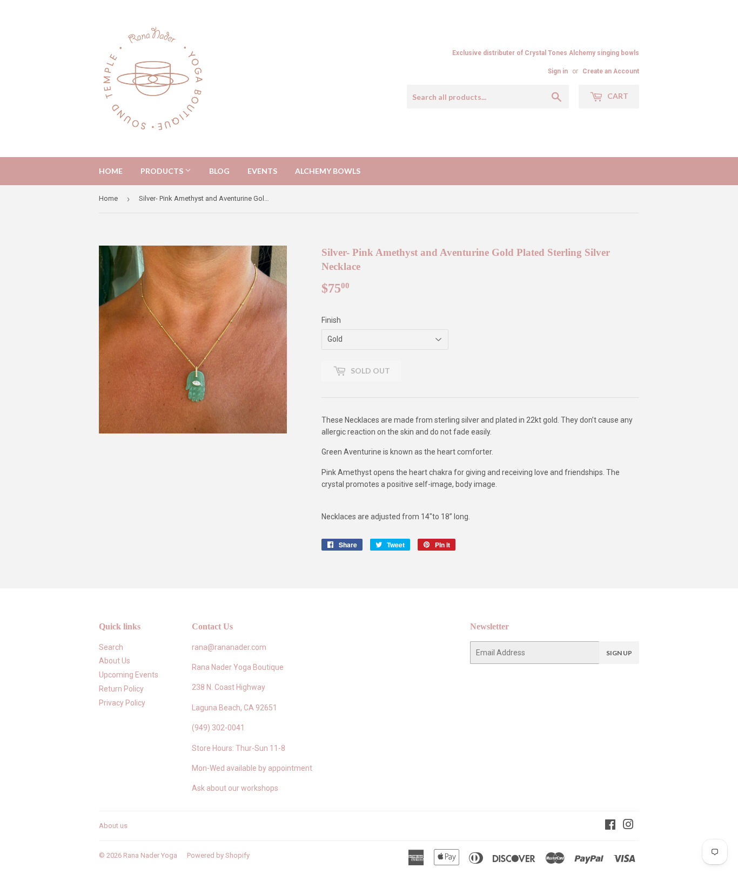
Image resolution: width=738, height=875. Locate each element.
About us (113, 826)
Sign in (558, 71)
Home (111, 170)
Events (262, 170)
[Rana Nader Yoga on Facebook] (610, 826)
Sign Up (619, 653)
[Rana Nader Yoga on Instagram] (628, 826)
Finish (331, 320)
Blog (219, 170)
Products (162, 170)
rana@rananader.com (229, 647)
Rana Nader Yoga (150, 855)
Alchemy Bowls (327, 170)
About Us (114, 660)
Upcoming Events (128, 674)
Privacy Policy (122, 702)
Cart (617, 95)
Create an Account (610, 71)
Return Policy (121, 688)
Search (111, 647)
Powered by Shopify (218, 855)
